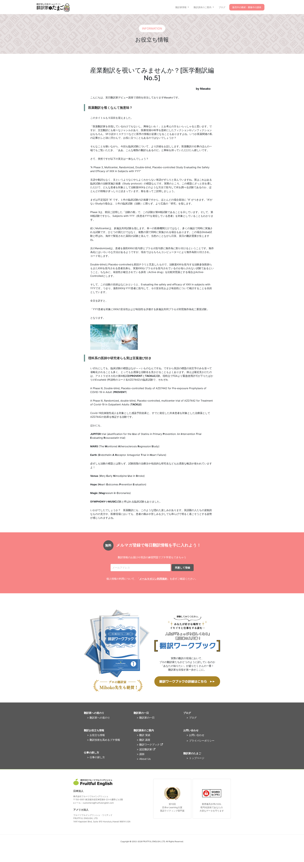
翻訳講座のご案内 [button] (203, 7)
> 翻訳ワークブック (148, 744)
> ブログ (192, 717)
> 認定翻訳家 (145, 749)
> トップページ (195, 758)
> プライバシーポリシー (200, 740)
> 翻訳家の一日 (146, 717)
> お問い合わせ (195, 735)
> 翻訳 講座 (143, 739)
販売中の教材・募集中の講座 (246, 7)
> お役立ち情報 (96, 735)
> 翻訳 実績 (143, 735)
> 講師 (140, 754)
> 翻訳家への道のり (98, 717)
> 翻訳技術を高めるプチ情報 (103, 739)
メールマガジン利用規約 (153, 578)
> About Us (144, 758)
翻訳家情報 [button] (181, 7)
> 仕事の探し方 (96, 757)
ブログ (222, 7)
